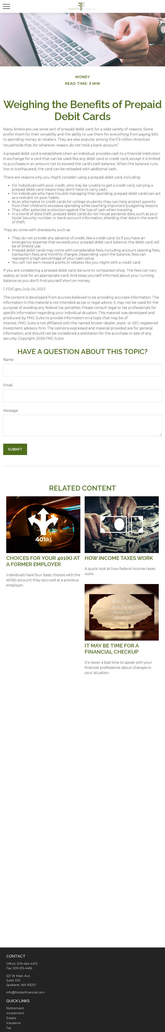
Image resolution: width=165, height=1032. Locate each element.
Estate (11, 1018)
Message (10, 411)
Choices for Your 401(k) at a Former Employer (43, 561)
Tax (8, 1028)
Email (8, 385)
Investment (15, 1013)
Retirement (15, 1008)
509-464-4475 (27, 964)
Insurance (13, 1023)
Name (8, 360)
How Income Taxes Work (119, 558)
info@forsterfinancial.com (25, 992)
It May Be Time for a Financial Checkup (112, 648)
